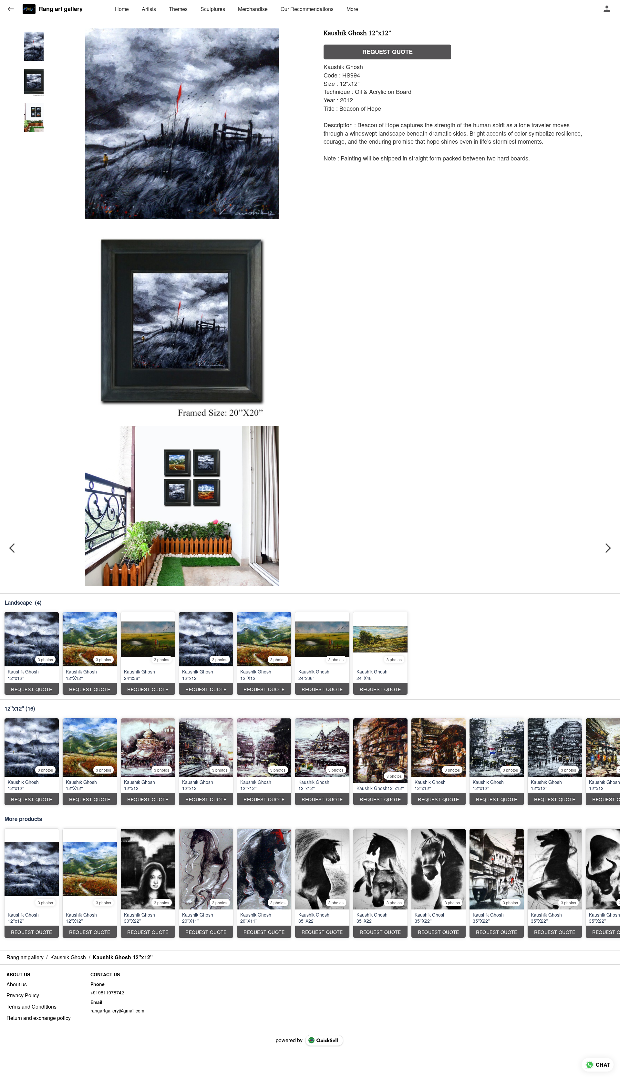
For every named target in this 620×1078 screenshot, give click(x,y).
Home (122, 9)
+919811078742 (107, 992)
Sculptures (213, 9)
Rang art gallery (61, 9)
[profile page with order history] (607, 9)
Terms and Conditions (31, 1006)
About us (16, 984)
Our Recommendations (307, 9)
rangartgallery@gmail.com (117, 1010)
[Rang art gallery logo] (29, 9)
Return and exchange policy (38, 1018)
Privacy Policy (22, 995)
